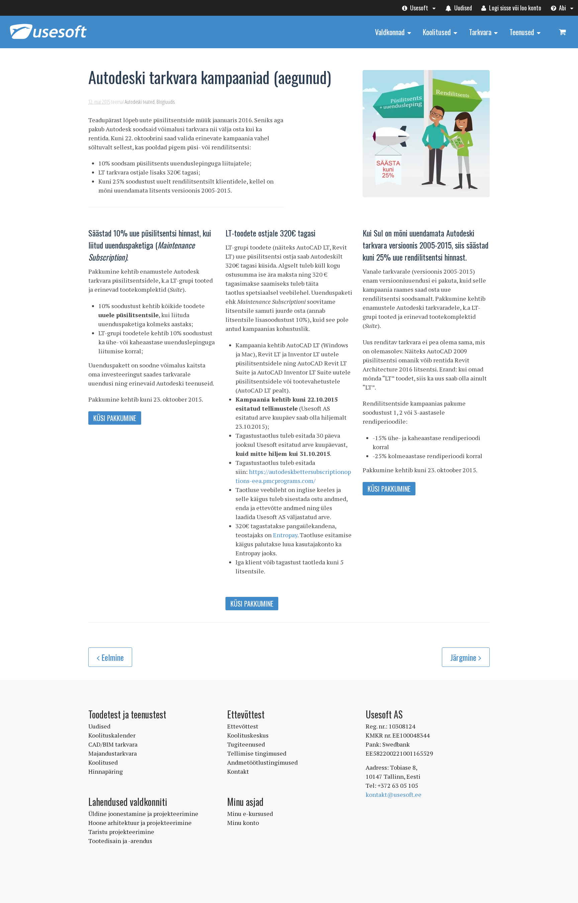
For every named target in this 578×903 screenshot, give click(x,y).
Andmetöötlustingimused (262, 762)
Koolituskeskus (248, 735)
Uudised (462, 7)
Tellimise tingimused (256, 753)
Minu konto (243, 823)
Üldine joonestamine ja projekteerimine (143, 814)
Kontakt (238, 771)
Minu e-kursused (250, 814)
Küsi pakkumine (114, 418)
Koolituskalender (111, 735)
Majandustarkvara (112, 753)
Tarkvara (480, 31)
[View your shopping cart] (562, 32)
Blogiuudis (166, 102)
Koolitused (437, 31)
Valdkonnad (390, 31)
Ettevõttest (242, 726)
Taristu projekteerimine (121, 832)
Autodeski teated (140, 102)
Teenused (521, 31)
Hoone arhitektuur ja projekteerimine (140, 823)
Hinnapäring (105, 771)
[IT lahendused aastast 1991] (48, 40)
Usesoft (418, 7)
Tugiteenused (246, 744)
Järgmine (464, 657)
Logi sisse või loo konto (514, 7)
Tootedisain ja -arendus (120, 841)
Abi (562, 7)
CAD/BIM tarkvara (112, 744)
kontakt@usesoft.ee (393, 794)
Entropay (285, 535)
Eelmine (112, 657)
